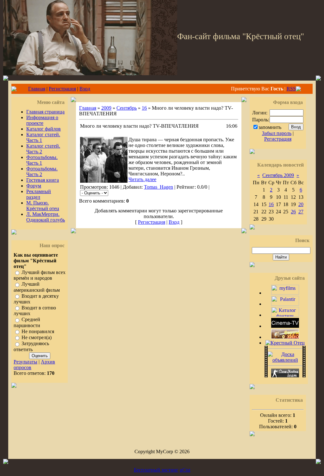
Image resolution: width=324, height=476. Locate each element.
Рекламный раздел (38, 194)
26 (293, 211)
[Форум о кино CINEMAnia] (285, 337)
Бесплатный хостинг (156, 470)
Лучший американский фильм (37, 287)
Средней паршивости (27, 322)
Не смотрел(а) (37, 337)
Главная (36, 88)
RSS (291, 88)
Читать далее (142, 179)
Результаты (25, 361)
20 (300, 204)
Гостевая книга (42, 180)
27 (300, 211)
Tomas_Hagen (158, 187)
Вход (84, 88)
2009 (106, 108)
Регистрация (62, 88)
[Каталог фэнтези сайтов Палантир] (285, 304)
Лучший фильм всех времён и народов (39, 275)
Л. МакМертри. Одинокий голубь (45, 217)
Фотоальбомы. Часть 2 (42, 171)
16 (144, 108)
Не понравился (38, 331)
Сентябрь (126, 108)
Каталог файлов (43, 128)
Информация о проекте (42, 120)
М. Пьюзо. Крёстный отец (42, 205)
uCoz (185, 470)
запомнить (270, 127)
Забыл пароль (276, 133)
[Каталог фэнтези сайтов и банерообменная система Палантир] (285, 315)
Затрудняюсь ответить (31, 346)
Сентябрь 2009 (278, 175)
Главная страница (45, 111)
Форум (33, 185)
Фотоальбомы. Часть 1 (42, 160)
